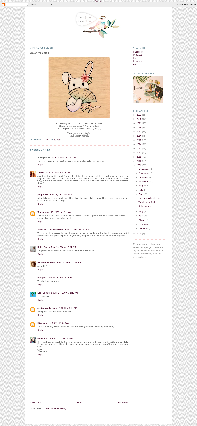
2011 (139, 157)
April (141, 216)
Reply (40, 164)
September (144, 181)
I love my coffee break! (149, 198)
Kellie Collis (43, 247)
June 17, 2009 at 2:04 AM (64, 308)
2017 (139, 131)
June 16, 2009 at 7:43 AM (76, 230)
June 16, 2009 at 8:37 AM (63, 247)
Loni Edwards (44, 293)
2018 (139, 127)
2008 (139, 233)
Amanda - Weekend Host (50, 230)
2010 (139, 161)
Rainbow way (144, 206)
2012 (139, 152)
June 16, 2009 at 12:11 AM (58, 212)
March (142, 220)
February (144, 224)
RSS (135, 64)
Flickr (135, 58)
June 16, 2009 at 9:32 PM (60, 278)
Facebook (138, 52)
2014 (139, 144)
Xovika (40, 212)
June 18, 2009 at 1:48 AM (61, 338)
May (141, 211)
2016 (139, 136)
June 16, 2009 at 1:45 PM (68, 262)
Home (80, 403)
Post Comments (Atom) (54, 408)
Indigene (42, 278)
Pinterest (137, 55)
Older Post (123, 403)
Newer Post (35, 403)
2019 (139, 123)
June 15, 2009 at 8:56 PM (61, 195)
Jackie (40, 172)
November (144, 173)
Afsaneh (46, 140)
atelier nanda (44, 308)
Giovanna (42, 338)
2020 (139, 119)
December (144, 169)
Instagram (138, 61)
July (141, 190)
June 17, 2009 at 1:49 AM (65, 293)
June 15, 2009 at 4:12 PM (63, 157)
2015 (139, 140)
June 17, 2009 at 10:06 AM (56, 323)
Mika (39, 323)
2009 (139, 165)
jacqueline (42, 195)
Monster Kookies (46, 262)
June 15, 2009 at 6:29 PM (57, 172)
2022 (139, 115)
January (143, 228)
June (141, 194)
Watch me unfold (146, 202)
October (143, 177)
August (142, 186)
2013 (139, 148)
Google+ (98, 1)
